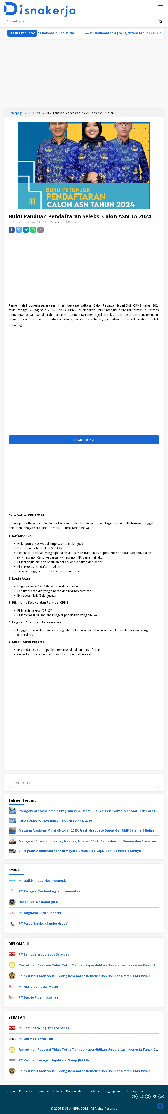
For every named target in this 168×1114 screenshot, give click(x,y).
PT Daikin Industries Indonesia (43, 880)
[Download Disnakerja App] (135, 1096)
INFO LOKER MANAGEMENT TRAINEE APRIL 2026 (55, 820)
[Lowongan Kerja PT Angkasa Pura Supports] (12, 912)
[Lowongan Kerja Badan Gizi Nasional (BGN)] (12, 902)
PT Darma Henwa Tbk (36, 1039)
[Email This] (40, 230)
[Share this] (12, 230)
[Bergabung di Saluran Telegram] (154, 1096)
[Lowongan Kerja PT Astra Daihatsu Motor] (12, 986)
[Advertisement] (84, 74)
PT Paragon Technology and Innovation (50, 891)
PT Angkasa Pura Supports (40, 913)
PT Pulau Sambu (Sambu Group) (43, 923)
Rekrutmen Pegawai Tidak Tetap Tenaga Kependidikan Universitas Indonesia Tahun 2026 (90, 965)
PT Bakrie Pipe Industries (38, 997)
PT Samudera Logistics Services (44, 954)
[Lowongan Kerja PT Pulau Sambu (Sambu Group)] (12, 923)
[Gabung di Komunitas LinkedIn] (148, 1096)
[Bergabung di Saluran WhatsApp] (161, 1096)
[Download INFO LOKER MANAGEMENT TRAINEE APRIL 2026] (12, 820)
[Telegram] (26, 230)
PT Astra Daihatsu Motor (38, 987)
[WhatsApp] (33, 230)
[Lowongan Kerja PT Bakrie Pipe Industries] (12, 997)
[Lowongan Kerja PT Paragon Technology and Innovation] (12, 891)
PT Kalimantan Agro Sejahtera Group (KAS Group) (108, 33)
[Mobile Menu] (160, 5)
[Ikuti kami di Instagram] (141, 1096)
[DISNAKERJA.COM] (42, 10)
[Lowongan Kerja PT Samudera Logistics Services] (12, 954)
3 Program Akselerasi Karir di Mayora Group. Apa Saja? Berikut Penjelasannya (80, 851)
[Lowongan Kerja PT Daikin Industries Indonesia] (12, 880)
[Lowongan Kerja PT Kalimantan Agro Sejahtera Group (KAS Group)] (12, 1060)
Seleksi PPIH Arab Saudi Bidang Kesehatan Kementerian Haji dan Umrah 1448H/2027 (84, 976)
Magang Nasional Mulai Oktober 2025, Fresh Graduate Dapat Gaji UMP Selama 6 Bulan (86, 830)
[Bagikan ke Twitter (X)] (19, 230)
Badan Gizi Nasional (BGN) (39, 902)
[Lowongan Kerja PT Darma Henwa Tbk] (12, 1038)
